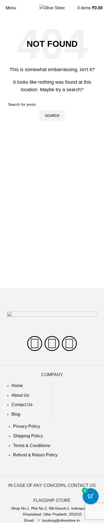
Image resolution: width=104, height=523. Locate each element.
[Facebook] (34, 343)
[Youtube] (69, 343)
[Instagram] (52, 343)
